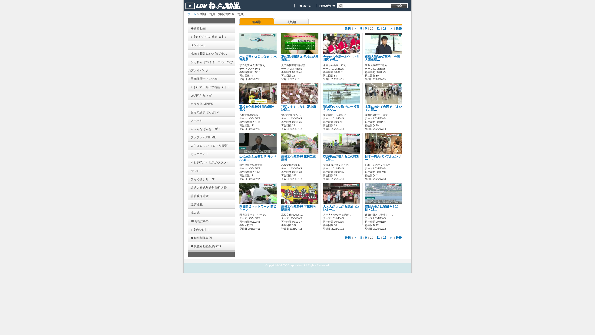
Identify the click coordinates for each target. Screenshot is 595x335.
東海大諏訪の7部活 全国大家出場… (382, 58)
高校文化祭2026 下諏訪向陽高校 (298, 208)
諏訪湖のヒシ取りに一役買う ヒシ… (341, 108)
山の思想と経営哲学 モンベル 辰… (258, 158)
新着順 (256, 22)
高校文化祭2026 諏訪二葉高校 (298, 158)
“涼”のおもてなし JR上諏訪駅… (298, 108)
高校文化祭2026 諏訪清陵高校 (256, 108)
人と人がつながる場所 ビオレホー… (341, 208)
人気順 (291, 22)
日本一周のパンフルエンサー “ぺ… (383, 158)
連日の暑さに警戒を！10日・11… (381, 208)
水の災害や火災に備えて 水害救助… (258, 58)
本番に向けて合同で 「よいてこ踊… (383, 108)
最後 (399, 28)
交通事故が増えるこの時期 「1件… (341, 158)
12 (384, 28)
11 (378, 28)
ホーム (191, 14)
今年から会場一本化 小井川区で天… (341, 58)
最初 (348, 28)
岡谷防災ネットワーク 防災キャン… (258, 208)
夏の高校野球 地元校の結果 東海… (299, 58)
